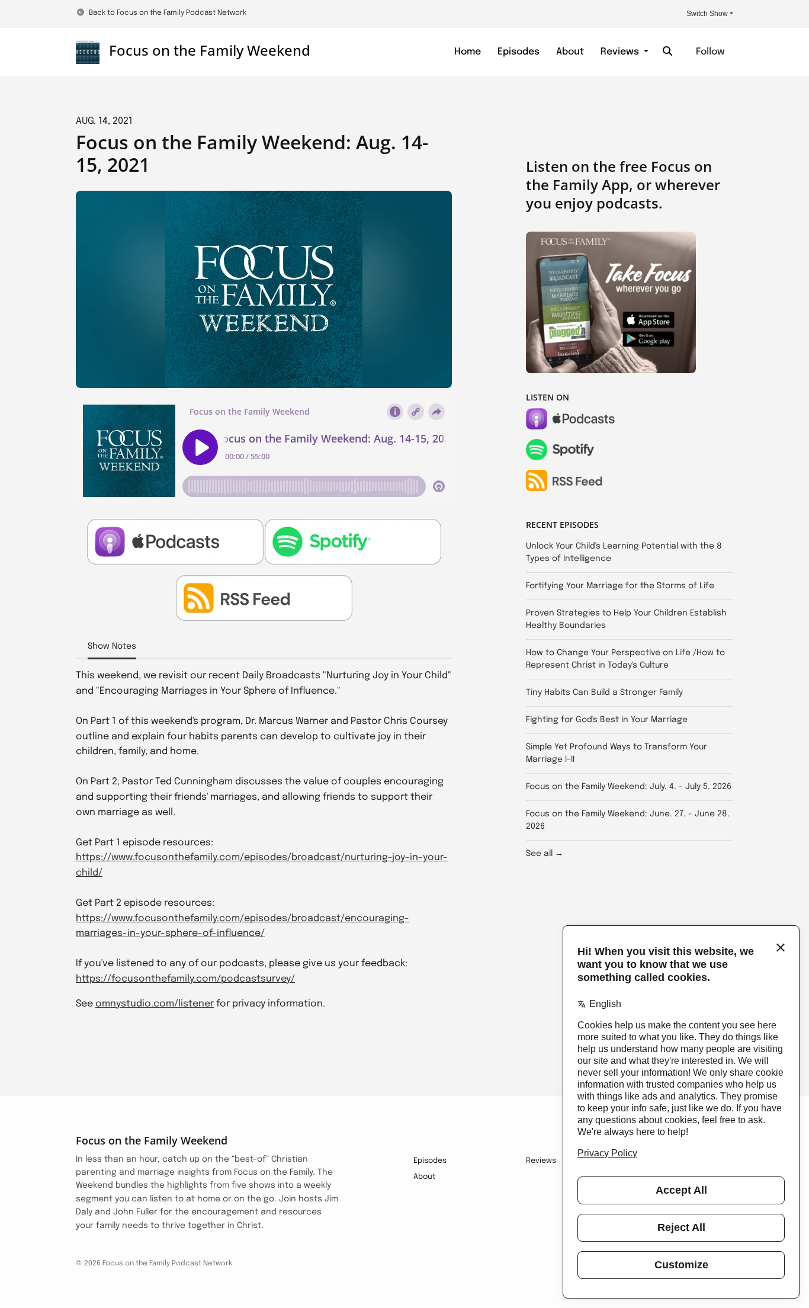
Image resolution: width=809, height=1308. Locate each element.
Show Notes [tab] (112, 646)
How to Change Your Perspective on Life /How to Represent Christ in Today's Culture (625, 659)
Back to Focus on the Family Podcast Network (167, 13)
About (570, 52)
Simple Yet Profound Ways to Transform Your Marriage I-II (616, 753)
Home (467, 52)
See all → (544, 853)
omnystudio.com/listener (154, 1004)
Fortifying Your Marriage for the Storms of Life (620, 586)
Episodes (518, 52)
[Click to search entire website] (667, 52)
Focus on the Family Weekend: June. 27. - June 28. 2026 (628, 820)
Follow (710, 52)
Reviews (621, 52)
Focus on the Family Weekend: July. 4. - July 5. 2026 (628, 787)
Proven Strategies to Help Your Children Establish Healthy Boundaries (626, 619)
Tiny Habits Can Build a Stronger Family (604, 692)
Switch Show (707, 13)
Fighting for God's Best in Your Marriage (607, 720)
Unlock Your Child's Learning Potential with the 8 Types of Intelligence (624, 552)
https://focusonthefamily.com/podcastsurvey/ (185, 979)
